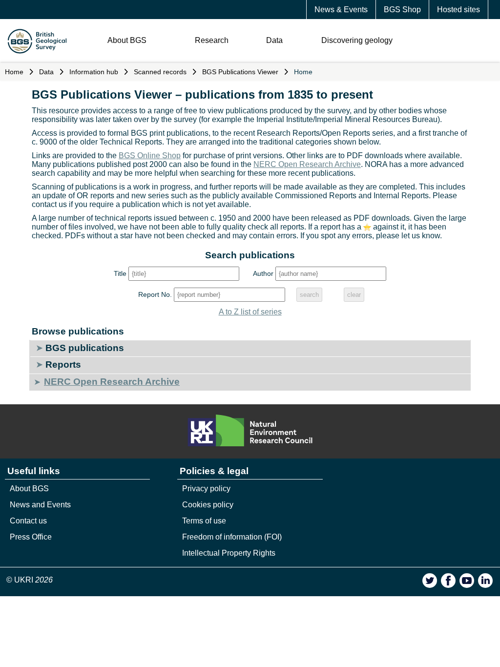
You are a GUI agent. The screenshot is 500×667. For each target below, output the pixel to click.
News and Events (40, 504)
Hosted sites (458, 9)
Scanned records (160, 72)
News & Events (341, 9)
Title (120, 273)
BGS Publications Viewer (240, 72)
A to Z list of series (250, 312)
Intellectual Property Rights (228, 553)
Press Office (31, 537)
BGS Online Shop (150, 155)
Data (274, 40)
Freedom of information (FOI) (232, 537)
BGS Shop (402, 9)
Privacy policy (206, 488)
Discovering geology (357, 40)
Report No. (155, 294)
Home (14, 72)
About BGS (126, 40)
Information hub (93, 72)
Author (263, 273)
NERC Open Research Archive (307, 164)
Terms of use (204, 521)
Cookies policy (207, 504)
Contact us (28, 521)
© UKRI (29, 580)
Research (212, 40)
